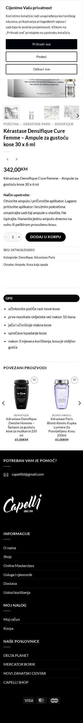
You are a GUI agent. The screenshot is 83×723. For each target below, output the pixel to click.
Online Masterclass (18, 565)
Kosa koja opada (37, 264)
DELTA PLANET (16, 655)
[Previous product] (16, 159)
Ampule (20, 264)
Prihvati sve (41, 44)
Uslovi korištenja (16, 592)
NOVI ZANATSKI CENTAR (24, 673)
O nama (9, 547)
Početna (11, 124)
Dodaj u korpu (45, 237)
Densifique (64, 124)
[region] (41, 39)
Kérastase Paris (36, 124)
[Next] (77, 115)
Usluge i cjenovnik (17, 574)
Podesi (41, 57)
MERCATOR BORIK (19, 664)
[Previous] (3, 412)
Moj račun (11, 619)
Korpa (8, 628)
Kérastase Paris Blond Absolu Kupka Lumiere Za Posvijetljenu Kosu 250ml (61, 427)
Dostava (10, 583)
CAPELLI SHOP (15, 682)
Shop (7, 556)
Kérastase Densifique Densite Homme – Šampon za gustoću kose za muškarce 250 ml (21, 427)
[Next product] (7, 159)
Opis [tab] (9, 298)
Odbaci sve (41, 69)
